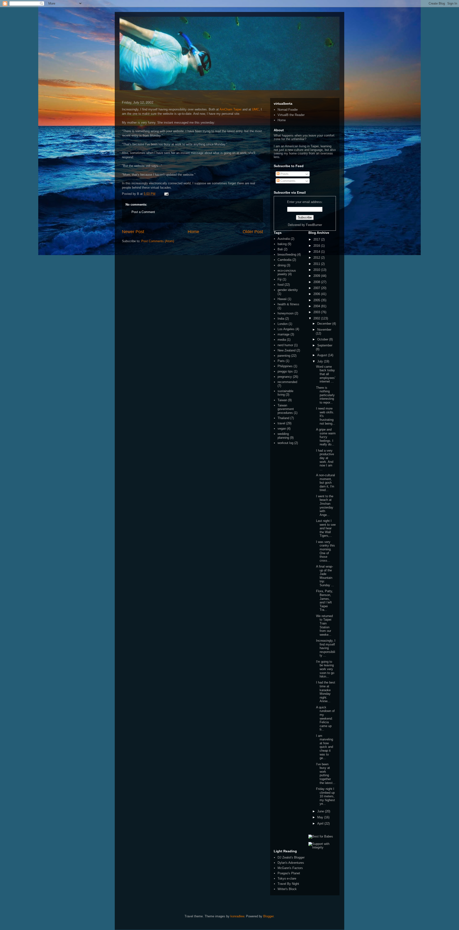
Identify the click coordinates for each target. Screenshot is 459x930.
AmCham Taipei (230, 109)
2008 (317, 282)
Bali (280, 249)
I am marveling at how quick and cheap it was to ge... (324, 747)
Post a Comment (143, 212)
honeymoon (286, 313)
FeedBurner (314, 225)
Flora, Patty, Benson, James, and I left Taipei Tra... (324, 600)
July (320, 361)
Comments (287, 181)
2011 (317, 264)
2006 (317, 294)
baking (282, 244)
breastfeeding (287, 254)
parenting (284, 355)
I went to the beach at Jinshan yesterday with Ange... (324, 505)
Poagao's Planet (289, 873)
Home (193, 231)
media (282, 339)
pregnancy (285, 376)
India (281, 318)
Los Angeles (286, 329)
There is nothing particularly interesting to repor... (325, 395)
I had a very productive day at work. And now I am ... (325, 460)
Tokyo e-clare (287, 878)
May (320, 817)
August (322, 355)
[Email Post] (166, 194)
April (320, 823)
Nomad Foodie (288, 109)
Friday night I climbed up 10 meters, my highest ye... (325, 796)
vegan (282, 428)
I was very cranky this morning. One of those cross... (325, 551)
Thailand (283, 418)
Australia (284, 239)
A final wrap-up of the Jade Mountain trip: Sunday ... (325, 576)
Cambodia (284, 260)
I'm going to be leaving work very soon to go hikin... (325, 669)
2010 (317, 270)
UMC (255, 109)
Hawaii (282, 299)
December (324, 323)
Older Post (253, 231)
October (323, 339)
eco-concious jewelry (287, 272)
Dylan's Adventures (291, 862)
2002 (317, 318)
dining (282, 265)
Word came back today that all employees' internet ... (325, 374)
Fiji (280, 279)
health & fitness (288, 304)
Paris (281, 361)
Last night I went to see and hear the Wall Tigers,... (326, 528)
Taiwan (282, 400)
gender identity (288, 290)
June (321, 811)
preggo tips (285, 371)
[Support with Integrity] (322, 847)
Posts (284, 174)
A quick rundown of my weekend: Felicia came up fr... (325, 719)
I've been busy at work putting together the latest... (325, 773)
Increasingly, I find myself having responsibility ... (325, 648)
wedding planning (283, 435)
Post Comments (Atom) (157, 241)
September (324, 345)
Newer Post (133, 231)
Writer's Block (287, 889)
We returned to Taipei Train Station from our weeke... (324, 625)
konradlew (237, 916)
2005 (317, 300)
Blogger (268, 916)
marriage (284, 334)
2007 (317, 288)
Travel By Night (288, 884)
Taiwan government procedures (286, 409)
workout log (285, 443)
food (281, 284)
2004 (317, 306)
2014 (317, 251)
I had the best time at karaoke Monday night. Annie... (325, 692)
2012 (317, 257)
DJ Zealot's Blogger (291, 857)
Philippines (285, 366)
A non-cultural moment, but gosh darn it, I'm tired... (325, 482)
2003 (317, 312)
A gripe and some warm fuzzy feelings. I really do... (326, 437)
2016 (317, 245)
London (283, 324)
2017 (317, 239)
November (324, 329)
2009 (317, 276)
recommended (287, 382)
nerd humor (285, 345)
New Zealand (286, 350)
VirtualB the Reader (291, 115)
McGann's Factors (290, 868)
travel (281, 423)
